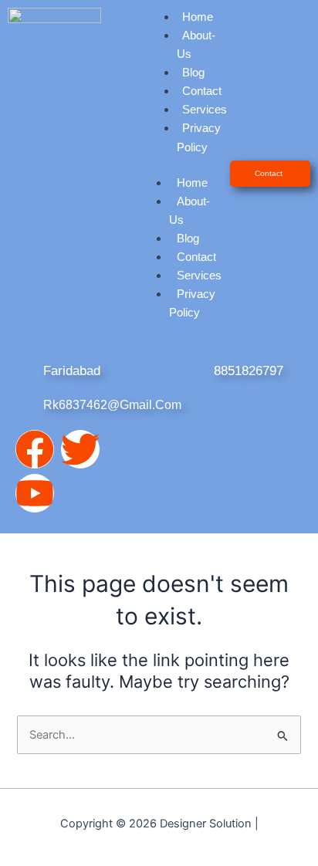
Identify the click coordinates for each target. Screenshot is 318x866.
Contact (202, 91)
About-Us (196, 44)
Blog (193, 72)
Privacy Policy (199, 137)
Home (192, 183)
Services (204, 109)
